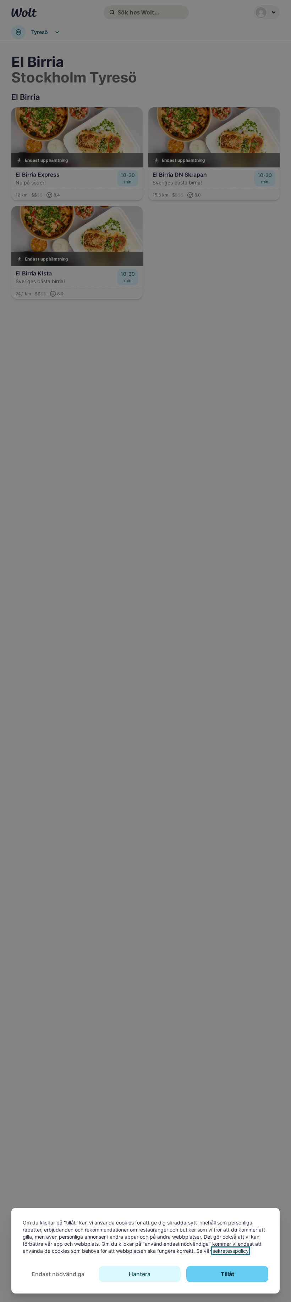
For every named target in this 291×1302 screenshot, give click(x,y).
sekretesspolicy (231, 1251)
